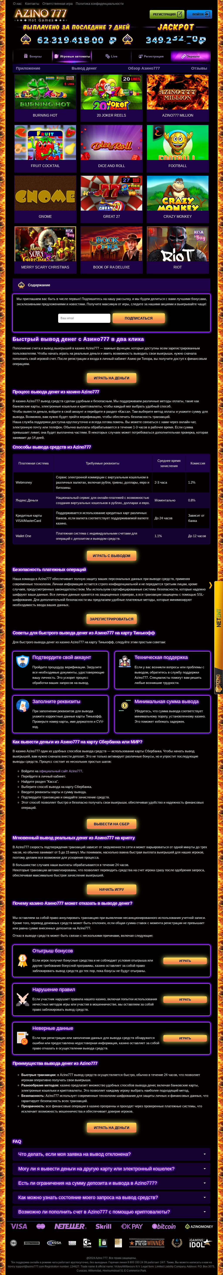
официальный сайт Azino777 (60, 771)
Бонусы (36, 56)
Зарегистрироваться (111, 619)
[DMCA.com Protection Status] (103, 1243)
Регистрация (164, 14)
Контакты (32, 3)
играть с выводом (111, 556)
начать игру (111, 889)
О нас (17, 3)
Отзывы (199, 68)
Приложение (28, 68)
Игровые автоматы (75, 56)
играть (185, 961)
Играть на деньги (111, 1128)
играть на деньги (111, 378)
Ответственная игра (57, 3)
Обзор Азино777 (144, 68)
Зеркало (193, 56)
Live (114, 56)
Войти (198, 14)
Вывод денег (84, 68)
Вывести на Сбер (111, 824)
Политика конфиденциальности (99, 3)
